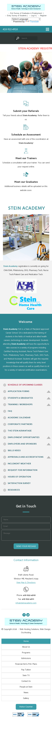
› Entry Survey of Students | (16, 16)
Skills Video (14, 450)
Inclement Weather (19, 463)
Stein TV (26, 675)
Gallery (26, 698)
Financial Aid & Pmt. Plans (26, 664)
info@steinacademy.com (26, 603)
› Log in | (33, 16)
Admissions (26, 658)
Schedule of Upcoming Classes (25, 385)
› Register (43, 16)
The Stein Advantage (20, 431)
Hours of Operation (19, 477)
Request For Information (22, 470)
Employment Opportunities (23, 437)
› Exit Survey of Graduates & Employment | (26, 13)
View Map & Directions (26, 582)
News (26, 692)
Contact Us (26, 681)
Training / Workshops (20, 404)
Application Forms (18, 391)
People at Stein (26, 687)
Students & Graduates (20, 398)
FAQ (10, 411)
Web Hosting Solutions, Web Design (35, 629)
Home (26, 641)
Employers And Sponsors (22, 444)
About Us (26, 647)
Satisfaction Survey (19, 483)
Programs (26, 652)
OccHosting (26, 632)
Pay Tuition (26, 669)
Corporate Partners (20, 424)
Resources (14, 490)
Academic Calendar (19, 417)
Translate (34, 21)
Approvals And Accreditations (25, 457)
